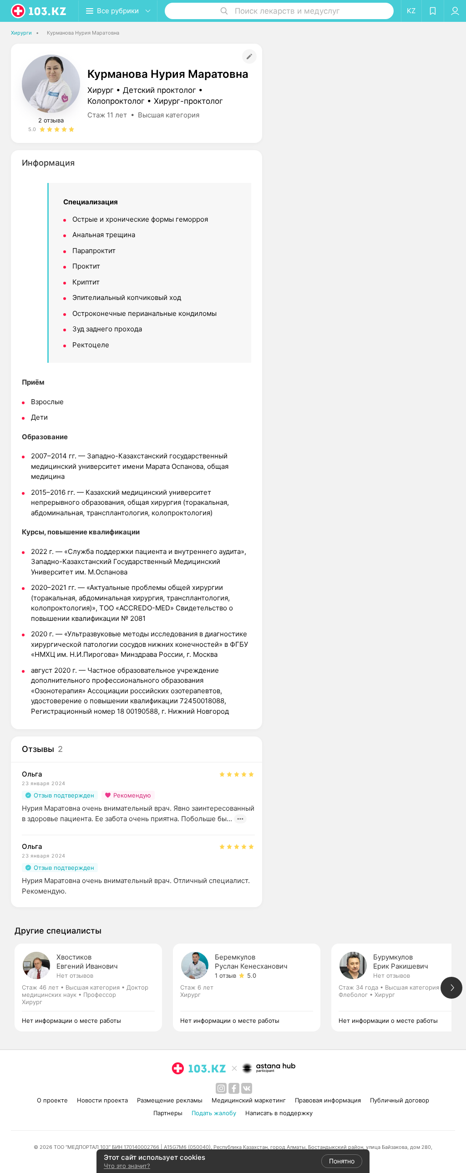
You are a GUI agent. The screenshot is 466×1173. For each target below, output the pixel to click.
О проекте (52, 1100)
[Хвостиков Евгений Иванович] (94, 987)
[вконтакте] (246, 1088)
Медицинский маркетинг (249, 1100)
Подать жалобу (214, 1113)
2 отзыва (51, 120)
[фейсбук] (233, 1088)
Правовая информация (328, 1100)
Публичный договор (399, 1100)
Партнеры (167, 1113)
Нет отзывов (74, 975)
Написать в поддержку (279, 1113)
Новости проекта (102, 1100)
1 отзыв (225, 975)
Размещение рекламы (170, 1100)
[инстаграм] (221, 1088)
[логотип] (39, 11)
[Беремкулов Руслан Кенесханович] (252, 987)
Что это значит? (127, 1165)
